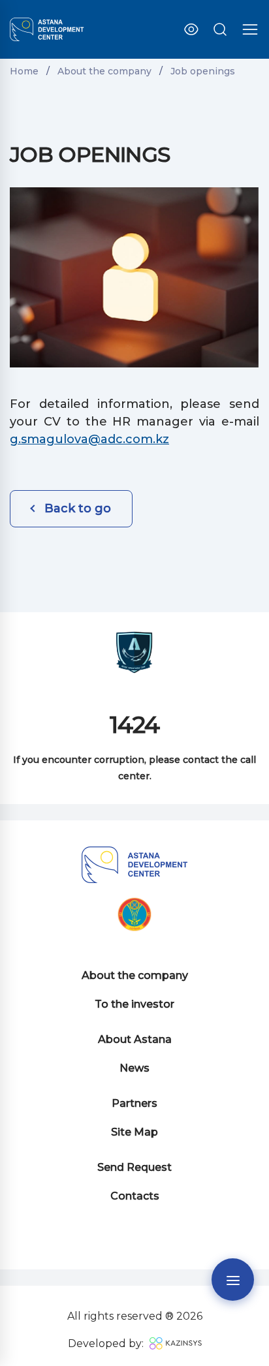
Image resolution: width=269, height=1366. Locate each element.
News (134, 1068)
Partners (134, 1103)
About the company (135, 975)
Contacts (134, 1196)
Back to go (77, 508)
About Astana (135, 1039)
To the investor (134, 1004)
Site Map (134, 1132)
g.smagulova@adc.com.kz (89, 439)
